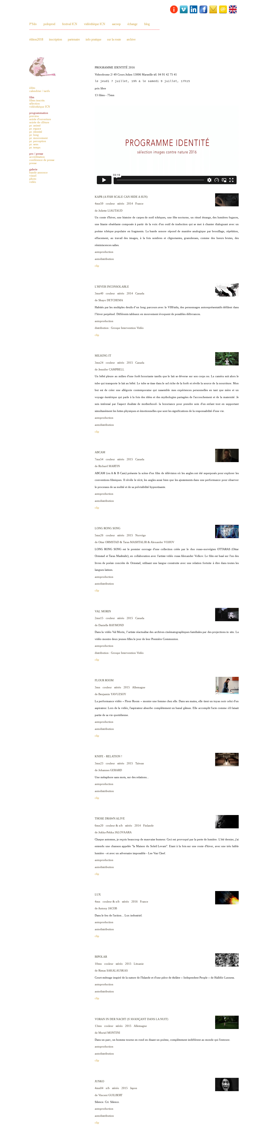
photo (32, 178)
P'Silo (33, 24)
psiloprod (49, 24)
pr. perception (37, 141)
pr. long (34, 134)
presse (33, 163)
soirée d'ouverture (40, 119)
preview (34, 116)
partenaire (74, 39)
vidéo (32, 181)
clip (97, 265)
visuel (32, 175)
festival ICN (69, 24)
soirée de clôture (39, 122)
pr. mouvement (38, 137)
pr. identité (35, 131)
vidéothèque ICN (94, 24)
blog (147, 24)
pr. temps (34, 147)
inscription (55, 39)
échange (132, 24)
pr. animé (35, 125)
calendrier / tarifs (39, 90)
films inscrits (36, 100)
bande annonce (38, 172)
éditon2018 (36, 39)
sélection (34, 103)
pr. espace (35, 128)
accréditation (37, 156)
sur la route (114, 39)
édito (32, 87)
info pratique (93, 39)
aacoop (116, 24)
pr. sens (33, 144)
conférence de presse (41, 159)
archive (131, 39)
